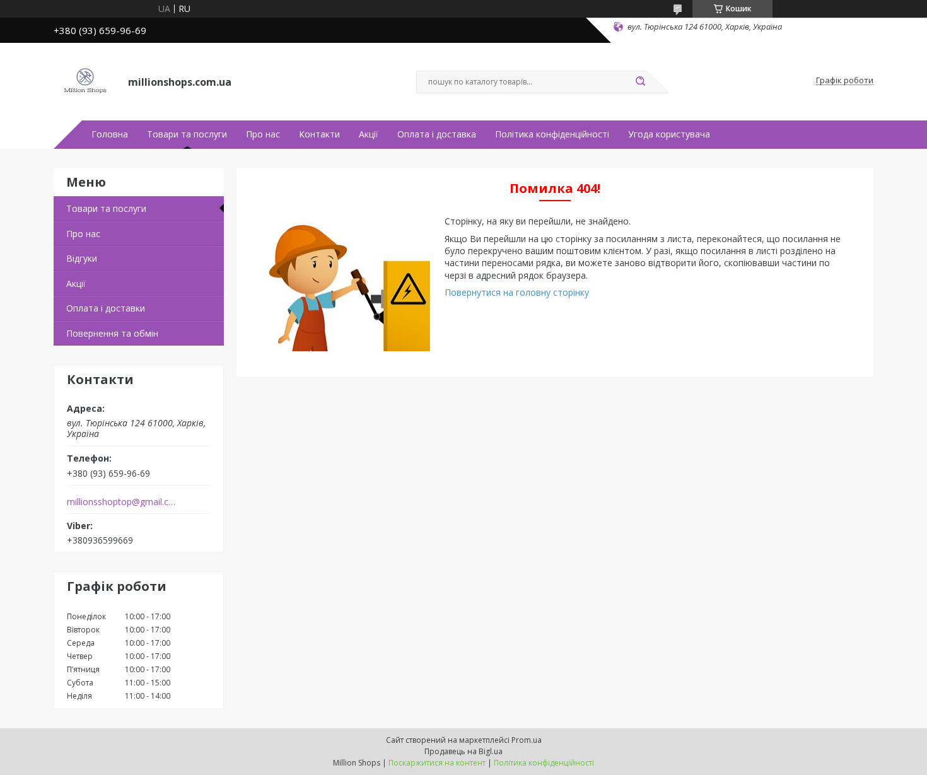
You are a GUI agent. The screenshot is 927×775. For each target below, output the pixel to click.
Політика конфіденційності (552, 134)
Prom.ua (526, 740)
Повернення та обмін (112, 333)
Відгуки (81, 258)
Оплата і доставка (436, 134)
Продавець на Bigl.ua (463, 751)
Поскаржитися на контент (437, 762)
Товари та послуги (187, 134)
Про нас (263, 134)
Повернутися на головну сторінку (517, 292)
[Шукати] (640, 82)
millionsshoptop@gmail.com (122, 502)
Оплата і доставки (105, 308)
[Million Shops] (85, 80)
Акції (368, 134)
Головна (109, 134)
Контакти (319, 134)
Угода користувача (669, 134)
